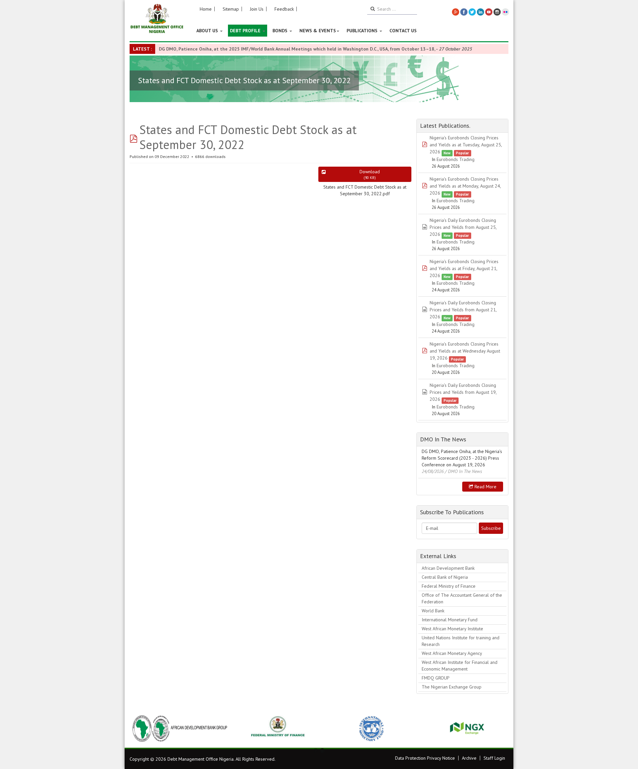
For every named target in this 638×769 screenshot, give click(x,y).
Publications (363, 31)
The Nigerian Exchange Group (451, 687)
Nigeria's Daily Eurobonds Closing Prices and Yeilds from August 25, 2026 (463, 227)
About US (207, 31)
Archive (469, 758)
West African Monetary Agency (452, 653)
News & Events (317, 31)
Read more (484, 487)
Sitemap (231, 9)
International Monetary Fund (450, 620)
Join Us (257, 9)
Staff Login (494, 758)
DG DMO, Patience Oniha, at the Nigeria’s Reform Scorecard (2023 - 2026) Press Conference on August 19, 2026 (462, 458)
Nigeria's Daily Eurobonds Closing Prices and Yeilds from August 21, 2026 (463, 310)
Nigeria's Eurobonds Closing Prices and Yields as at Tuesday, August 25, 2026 (466, 145)
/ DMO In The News (463, 471)
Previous (138, 728)
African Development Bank (448, 568)
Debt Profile (246, 31)
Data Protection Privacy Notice (425, 758)
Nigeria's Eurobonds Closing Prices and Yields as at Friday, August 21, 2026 (464, 268)
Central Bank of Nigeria (445, 577)
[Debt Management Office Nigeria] (157, 19)
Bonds (280, 31)
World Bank (433, 611)
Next (499, 728)
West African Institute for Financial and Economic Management (459, 665)
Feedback (284, 9)
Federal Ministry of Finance (449, 586)
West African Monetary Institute (452, 629)
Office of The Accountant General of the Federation (462, 598)
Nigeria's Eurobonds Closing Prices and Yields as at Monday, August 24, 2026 (465, 186)
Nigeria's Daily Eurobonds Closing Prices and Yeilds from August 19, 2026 (463, 392)
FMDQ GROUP (436, 678)
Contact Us (403, 31)
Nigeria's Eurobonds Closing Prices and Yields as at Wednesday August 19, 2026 (465, 351)
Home (206, 9)
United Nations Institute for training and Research (460, 641)
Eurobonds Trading (456, 159)
